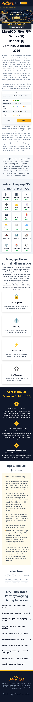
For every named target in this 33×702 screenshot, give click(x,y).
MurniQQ (15, 92)
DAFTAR (24, 121)
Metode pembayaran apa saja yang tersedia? (16, 619)
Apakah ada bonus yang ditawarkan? (16, 658)
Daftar (24, 3)
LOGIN (8, 121)
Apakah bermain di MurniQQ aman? (16, 634)
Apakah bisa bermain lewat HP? (16, 664)
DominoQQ (5, 56)
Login (17, 3)
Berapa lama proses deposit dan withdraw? (16, 627)
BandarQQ (14, 500)
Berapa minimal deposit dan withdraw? (16, 613)
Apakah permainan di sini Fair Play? (16, 645)
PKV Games (15, 176)
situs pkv (14, 144)
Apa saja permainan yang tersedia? (16, 639)
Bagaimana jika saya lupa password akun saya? (16, 652)
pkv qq (23, 88)
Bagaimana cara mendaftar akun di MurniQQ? (16, 606)
